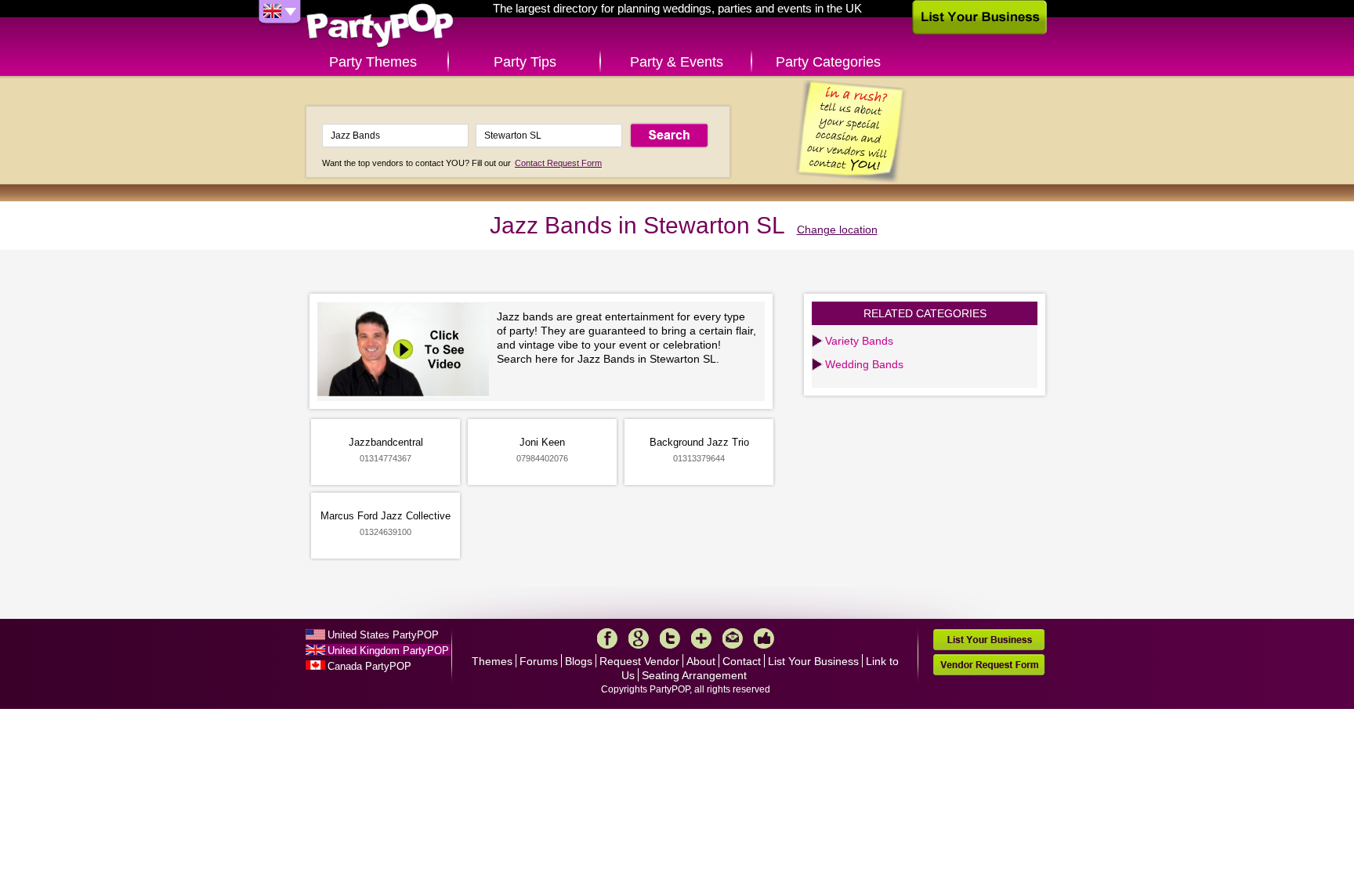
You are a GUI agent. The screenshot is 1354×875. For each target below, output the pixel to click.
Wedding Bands (864, 364)
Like (764, 638)
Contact (741, 661)
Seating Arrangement (694, 675)
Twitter (670, 638)
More (701, 638)
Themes (492, 661)
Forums (539, 661)
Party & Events (676, 62)
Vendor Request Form (988, 664)
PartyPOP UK (380, 26)
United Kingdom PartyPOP (388, 650)
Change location (837, 229)
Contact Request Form (558, 163)
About (700, 661)
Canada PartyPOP (369, 666)
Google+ (638, 638)
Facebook (607, 638)
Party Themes (373, 62)
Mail (732, 638)
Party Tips (525, 62)
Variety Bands (859, 340)
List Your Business (813, 661)
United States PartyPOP (383, 635)
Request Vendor (639, 661)
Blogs (578, 661)
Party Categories (828, 62)
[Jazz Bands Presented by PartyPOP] (407, 351)
